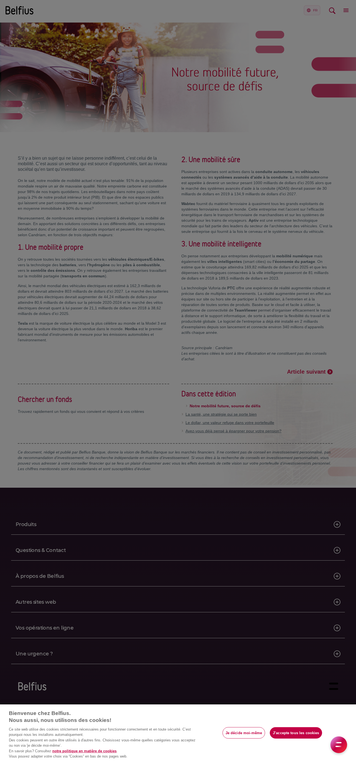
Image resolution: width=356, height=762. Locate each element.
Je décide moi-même (244, 733)
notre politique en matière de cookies (84, 751)
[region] (178, 733)
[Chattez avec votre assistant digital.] (338, 744)
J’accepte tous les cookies (296, 733)
